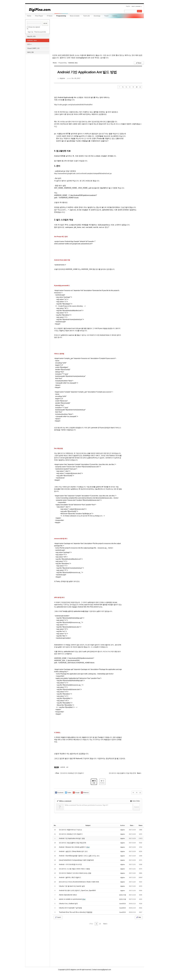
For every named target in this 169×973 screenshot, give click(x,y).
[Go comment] (136, 87)
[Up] (130, 87)
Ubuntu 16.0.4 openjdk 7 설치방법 (70, 908)
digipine (122, 829)
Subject (87, 825)
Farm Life (86, 16)
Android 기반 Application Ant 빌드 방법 (72, 838)
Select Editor (136, 801)
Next (105, 924)
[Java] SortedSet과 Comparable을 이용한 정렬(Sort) (76, 860)
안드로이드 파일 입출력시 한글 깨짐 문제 (72, 843)
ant (67, 767)
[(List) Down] (133, 87)
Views (140, 825)
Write (139, 917)
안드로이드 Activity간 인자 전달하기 (71, 834)
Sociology (97, 16)
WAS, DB (30, 52)
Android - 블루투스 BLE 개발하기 (70, 877)
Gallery (114, 16)
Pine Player (39, 16)
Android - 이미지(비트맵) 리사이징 (70, 864)
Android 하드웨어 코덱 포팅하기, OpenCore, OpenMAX (77, 890)
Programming (61, 16)
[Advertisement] (37, 70)
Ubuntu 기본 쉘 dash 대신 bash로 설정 (72, 886)
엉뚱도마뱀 (122, 895)
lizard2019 (123, 903)
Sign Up (30, 32)
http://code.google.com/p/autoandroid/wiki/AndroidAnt (73, 105)
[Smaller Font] (126, 87)
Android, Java (32, 40)
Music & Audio (74, 16)
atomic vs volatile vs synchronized (70, 899)
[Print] (140, 87)
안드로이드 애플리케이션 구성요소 (70, 830)
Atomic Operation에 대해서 (68, 895)
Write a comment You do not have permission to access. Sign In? (86, 805)
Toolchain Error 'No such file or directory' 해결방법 (75, 912)
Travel (106, 16)
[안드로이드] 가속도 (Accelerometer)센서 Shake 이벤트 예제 (79, 882)
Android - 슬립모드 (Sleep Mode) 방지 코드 (73, 851)
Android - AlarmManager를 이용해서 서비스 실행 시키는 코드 (79, 856)
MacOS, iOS (31, 36)
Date (131, 825)
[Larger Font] (123, 87)
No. (55, 825)
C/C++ (29, 44)
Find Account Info (40, 32)
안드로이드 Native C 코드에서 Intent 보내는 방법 (75, 873)
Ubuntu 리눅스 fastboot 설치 (68, 903)
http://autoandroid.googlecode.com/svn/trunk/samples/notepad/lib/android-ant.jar (83, 173)
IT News (49, 16)
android (62, 767)
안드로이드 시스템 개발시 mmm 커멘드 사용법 (74, 869)
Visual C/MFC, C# (33, 48)
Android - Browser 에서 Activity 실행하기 (72, 847)
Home (29, 16)
